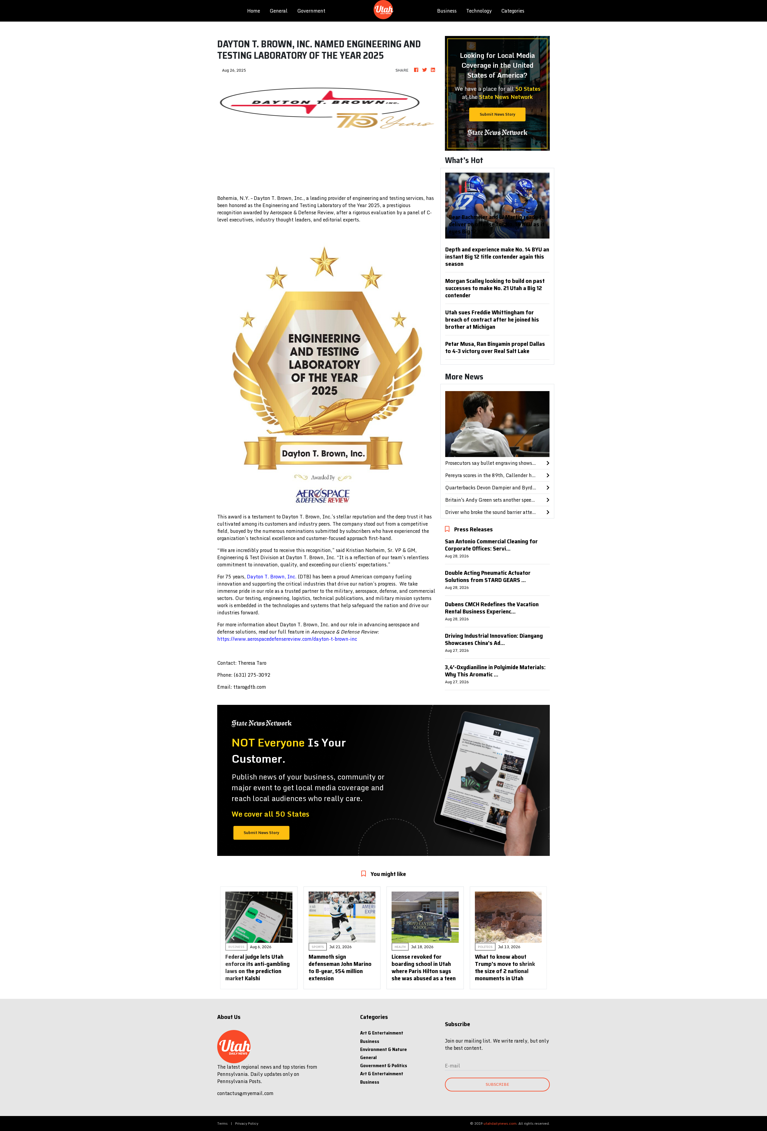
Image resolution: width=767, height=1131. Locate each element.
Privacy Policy (246, 1123)
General (279, 11)
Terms (222, 1123)
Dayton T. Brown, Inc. (272, 576)
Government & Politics (383, 1065)
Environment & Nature (383, 1049)
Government (311, 11)
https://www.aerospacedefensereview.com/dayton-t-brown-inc (287, 639)
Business (447, 11)
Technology (479, 11)
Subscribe (497, 1084)
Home (256, 11)
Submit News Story (497, 114)
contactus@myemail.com (245, 1093)
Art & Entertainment (381, 1033)
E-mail (452, 1065)
